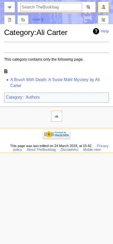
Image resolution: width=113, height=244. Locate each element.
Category (14, 97)
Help (105, 31)
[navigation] (9, 7)
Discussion (23, 20)
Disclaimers (69, 149)
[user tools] (103, 7)
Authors (33, 97)
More (36, 19)
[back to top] (56, 116)
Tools (103, 20)
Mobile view (92, 149)
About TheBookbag (41, 149)
